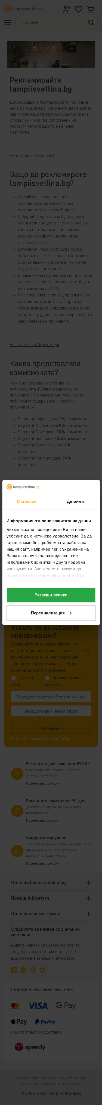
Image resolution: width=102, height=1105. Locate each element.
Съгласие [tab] (26, 501)
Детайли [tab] (75, 501)
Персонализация (48, 613)
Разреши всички (51, 595)
